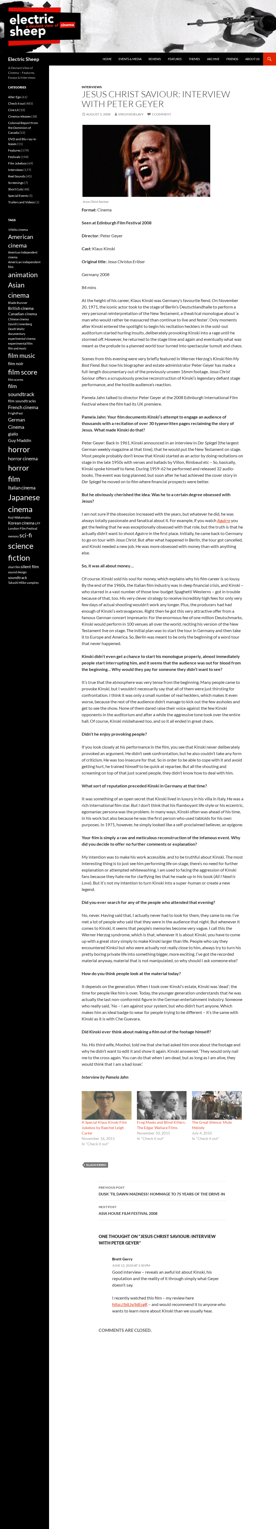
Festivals (14, 157)
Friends (232, 59)
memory (13, 536)
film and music (17, 348)
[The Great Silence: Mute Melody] (217, 1105)
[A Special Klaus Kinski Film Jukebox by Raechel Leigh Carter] (107, 1105)
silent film (30, 566)
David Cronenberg (20, 324)
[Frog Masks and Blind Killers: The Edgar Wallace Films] (162, 1105)
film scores (15, 380)
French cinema (23, 407)
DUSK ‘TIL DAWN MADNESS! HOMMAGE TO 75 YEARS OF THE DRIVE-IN (162, 1190)
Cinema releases (19, 116)
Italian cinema (22, 488)
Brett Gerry (122, 1259)
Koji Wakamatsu (19, 517)
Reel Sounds (16, 176)
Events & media (130, 59)
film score (22, 372)
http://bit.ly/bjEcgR (129, 1304)
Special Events (18, 196)
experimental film (20, 343)
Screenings (15, 183)
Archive (213, 59)
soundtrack (17, 577)
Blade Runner (17, 303)
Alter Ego (14, 97)
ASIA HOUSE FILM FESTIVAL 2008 (128, 1210)
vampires (33, 582)
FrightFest (15, 413)
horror (19, 449)
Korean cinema (21, 522)
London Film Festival (22, 528)
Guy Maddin (19, 440)
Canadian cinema (22, 314)
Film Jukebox (17, 163)
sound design (17, 572)
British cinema (21, 308)
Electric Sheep (23, 59)
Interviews (92, 87)
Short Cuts (15, 189)
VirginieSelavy (131, 114)
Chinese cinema (18, 319)
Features (175, 59)
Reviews (155, 59)
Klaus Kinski (96, 1165)
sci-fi (25, 535)
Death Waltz (16, 329)
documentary (16, 333)
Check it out (16, 103)
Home (107, 59)
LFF (37, 523)
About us (252, 59)
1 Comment (161, 114)
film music (21, 355)
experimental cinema (22, 338)
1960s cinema (18, 230)
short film (14, 567)
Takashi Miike (17, 582)
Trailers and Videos (21, 202)
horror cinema (23, 458)
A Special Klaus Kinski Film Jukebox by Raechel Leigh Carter (104, 1127)
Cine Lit (13, 110)
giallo (13, 433)
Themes (194, 59)
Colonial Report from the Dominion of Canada (23, 128)
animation (23, 274)
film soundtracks (22, 401)
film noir (15, 363)
